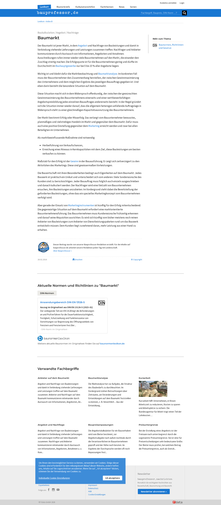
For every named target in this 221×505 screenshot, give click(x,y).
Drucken (78, 259)
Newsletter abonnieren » (154, 491)
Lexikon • (42, 21)
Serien (133, 6)
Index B (49, 21)
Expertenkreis (44, 485)
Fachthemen (106, 6)
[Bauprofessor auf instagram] (53, 490)
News (121, 6)
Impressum (92, 485)
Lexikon (44, 7)
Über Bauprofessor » (62, 250)
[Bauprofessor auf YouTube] (58, 490)
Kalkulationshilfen (85, 6)
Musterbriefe (63, 6)
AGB (90, 491)
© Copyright (136, 259)
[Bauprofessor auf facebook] (48, 490)
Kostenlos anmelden (168, 3)
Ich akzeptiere (112, 478)
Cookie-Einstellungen (97, 494)
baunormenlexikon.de (112, 343)
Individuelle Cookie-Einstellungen (54, 478)
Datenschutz (93, 488)
